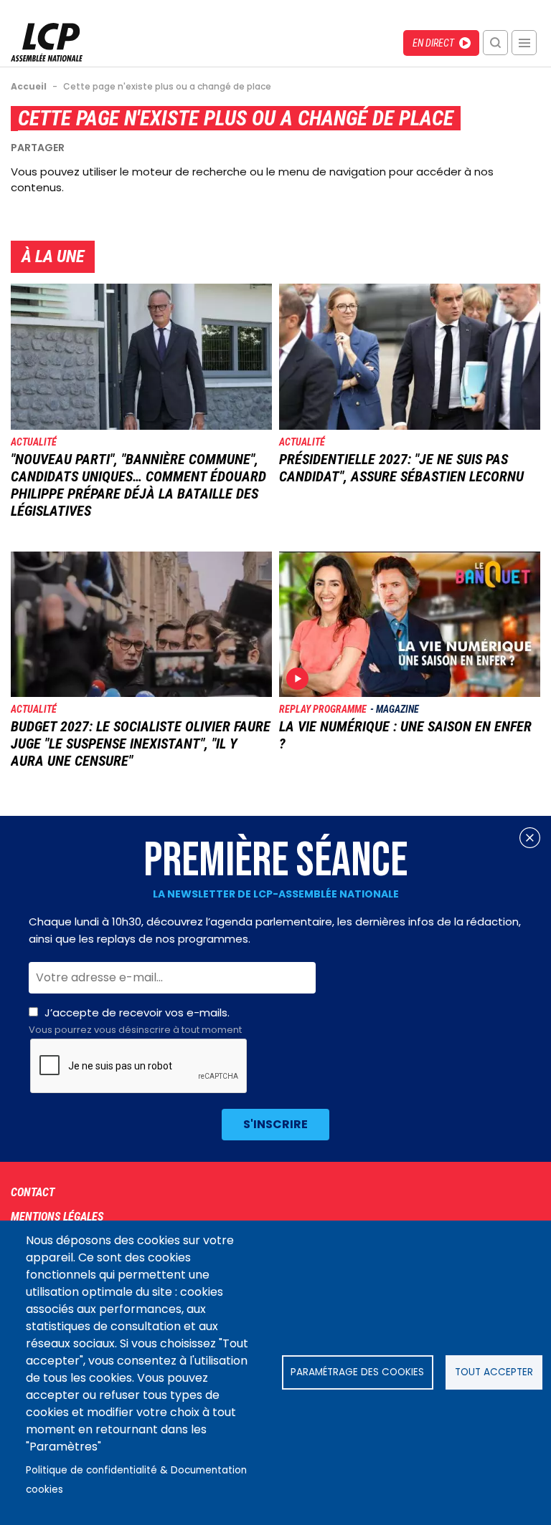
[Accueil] (47, 57)
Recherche (495, 42)
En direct (433, 43)
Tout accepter (494, 1372)
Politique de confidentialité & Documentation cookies (136, 1479)
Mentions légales (57, 1216)
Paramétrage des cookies (357, 1372)
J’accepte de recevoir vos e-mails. (135, 1020)
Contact (33, 1192)
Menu (524, 42)
